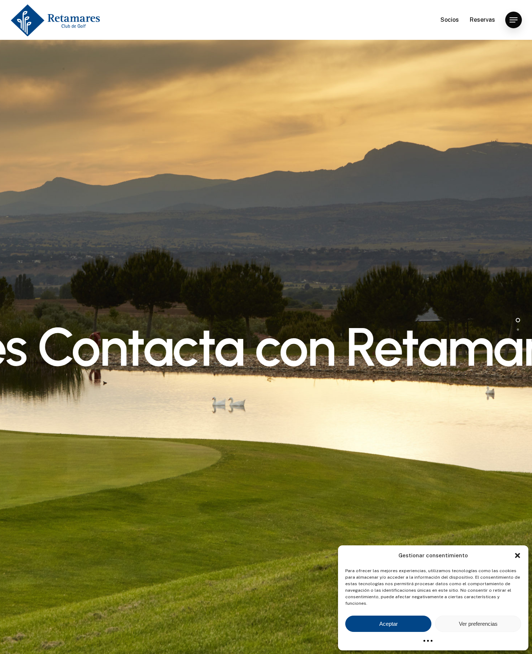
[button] (517, 555)
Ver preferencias (478, 624)
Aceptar (388, 624)
